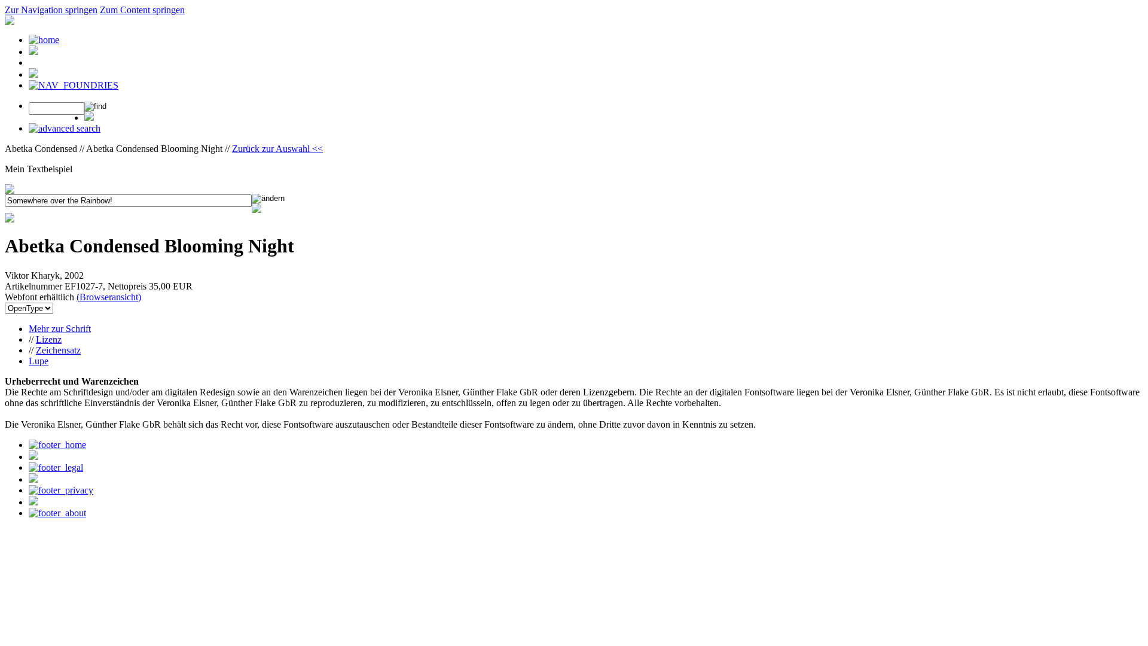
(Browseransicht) (109, 297)
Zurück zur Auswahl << (277, 149)
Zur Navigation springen (51, 10)
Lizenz (49, 339)
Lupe (38, 361)
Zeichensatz (58, 350)
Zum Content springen (142, 10)
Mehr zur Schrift (60, 329)
